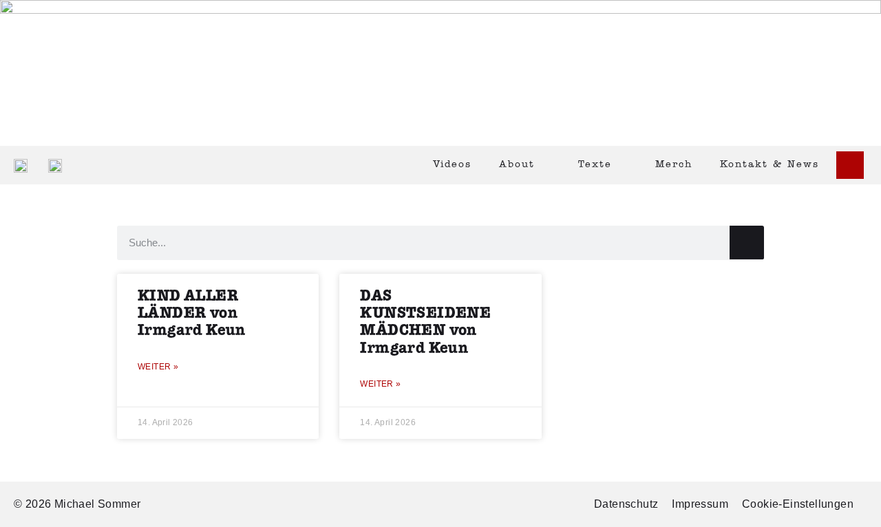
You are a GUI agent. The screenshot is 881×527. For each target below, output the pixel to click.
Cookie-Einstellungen (797, 504)
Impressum (700, 504)
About (517, 165)
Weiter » (158, 367)
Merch (673, 165)
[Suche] (747, 242)
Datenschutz (626, 504)
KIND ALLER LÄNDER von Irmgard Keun (192, 313)
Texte (595, 165)
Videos (452, 165)
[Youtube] (850, 165)
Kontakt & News (769, 165)
